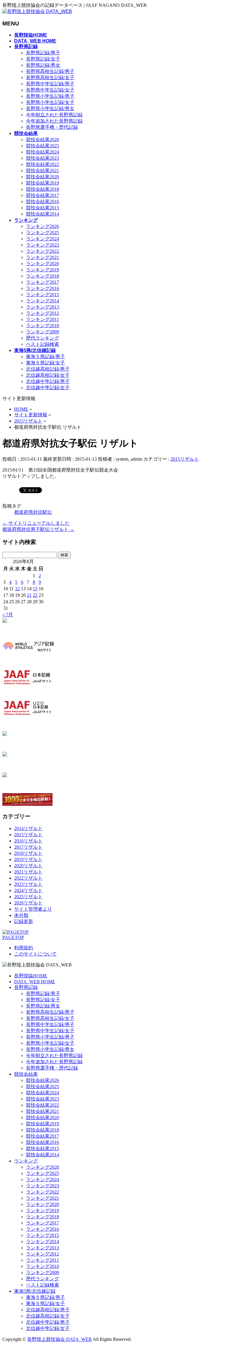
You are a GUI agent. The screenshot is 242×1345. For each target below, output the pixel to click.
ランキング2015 (42, 294)
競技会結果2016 (42, 201)
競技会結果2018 (42, 189)
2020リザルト (28, 865)
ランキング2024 (42, 238)
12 (17, 588)
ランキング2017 (42, 282)
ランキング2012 (42, 313)
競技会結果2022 (42, 164)
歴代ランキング (42, 337)
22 (35, 595)
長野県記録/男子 (43, 52)
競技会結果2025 (42, 145)
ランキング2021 (42, 257)
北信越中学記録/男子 (48, 381)
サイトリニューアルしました (36, 523)
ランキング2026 (42, 226)
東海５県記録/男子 (45, 356)
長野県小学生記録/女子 (50, 102)
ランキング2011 (42, 319)
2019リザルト (28, 859)
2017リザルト (28, 847)
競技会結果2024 (42, 151)
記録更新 (23, 921)
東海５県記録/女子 (45, 362)
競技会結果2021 (42, 170)
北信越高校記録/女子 (48, 375)
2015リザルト (185, 459)
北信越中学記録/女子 (48, 387)
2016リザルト (28, 840)
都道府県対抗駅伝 (33, 512)
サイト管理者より (33, 909)
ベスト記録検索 (42, 344)
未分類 (21, 915)
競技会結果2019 (42, 182)
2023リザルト (28, 884)
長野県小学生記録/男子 (50, 96)
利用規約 (23, 947)
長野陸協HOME (30, 975)
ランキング (26, 1160)
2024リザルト (28, 890)
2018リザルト (28, 853)
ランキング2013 (42, 306)
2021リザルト (28, 871)
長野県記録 (26, 987)
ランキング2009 (42, 331)
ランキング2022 (42, 251)
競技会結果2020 (42, 176)
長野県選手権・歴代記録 (52, 127)
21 (29, 595)
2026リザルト (28, 902)
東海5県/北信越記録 (34, 1291)
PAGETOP (13, 937)
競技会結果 (26, 1074)
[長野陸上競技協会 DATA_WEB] (37, 11)
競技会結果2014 (42, 213)
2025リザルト (28, 896)
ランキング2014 (42, 300)
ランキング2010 (42, 325)
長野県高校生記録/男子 (50, 71)
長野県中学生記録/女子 (50, 89)
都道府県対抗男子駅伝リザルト (38, 529)
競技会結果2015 (42, 207)
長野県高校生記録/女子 (50, 77)
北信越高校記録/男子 (48, 368)
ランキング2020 (42, 263)
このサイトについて (35, 953)
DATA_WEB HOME (34, 981)
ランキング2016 (42, 288)
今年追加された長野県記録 (54, 120)
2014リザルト (28, 828)
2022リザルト (28, 878)
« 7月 (7, 614)
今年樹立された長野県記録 (54, 114)
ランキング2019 (42, 269)
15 (35, 588)
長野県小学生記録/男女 (50, 108)
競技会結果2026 (42, 139)
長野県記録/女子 (43, 58)
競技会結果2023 (42, 158)
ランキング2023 (42, 244)
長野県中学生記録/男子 (50, 83)
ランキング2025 (42, 232)
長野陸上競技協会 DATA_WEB (59, 1339)
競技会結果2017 (42, 195)
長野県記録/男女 (43, 65)
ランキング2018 (42, 275)
